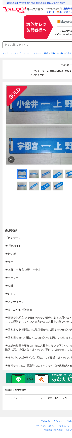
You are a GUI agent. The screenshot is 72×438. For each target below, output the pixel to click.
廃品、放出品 (57, 53)
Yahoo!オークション (52, 421)
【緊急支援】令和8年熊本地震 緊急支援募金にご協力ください (36, 2)
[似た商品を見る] (11, 159)
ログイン (50, 12)
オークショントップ (12, 53)
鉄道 (46, 53)
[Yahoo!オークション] (24, 8)
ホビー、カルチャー (32, 53)
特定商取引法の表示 (53, 430)
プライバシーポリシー (46, 426)
